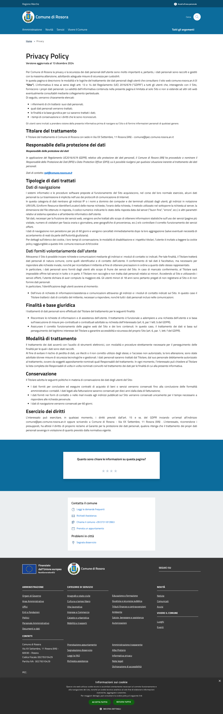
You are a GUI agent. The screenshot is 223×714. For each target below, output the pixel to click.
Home (29, 41)
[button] (111, 708)
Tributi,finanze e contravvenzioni (129, 606)
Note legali (117, 661)
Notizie (160, 596)
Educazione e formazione (125, 595)
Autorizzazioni (119, 623)
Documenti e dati (31, 628)
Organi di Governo (31, 596)
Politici (25, 617)
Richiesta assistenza (77, 661)
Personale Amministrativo (35, 623)
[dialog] (111, 696)
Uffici (25, 607)
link (140, 695)
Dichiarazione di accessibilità (127, 666)
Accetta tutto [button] (99, 702)
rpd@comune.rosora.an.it (58, 173)
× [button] (219, 681)
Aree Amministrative (33, 601)
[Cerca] (197, 16)
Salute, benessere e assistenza (128, 617)
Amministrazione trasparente (127, 644)
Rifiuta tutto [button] (124, 702)
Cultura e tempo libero (78, 601)
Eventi (160, 627)
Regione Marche (30, 4)
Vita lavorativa (74, 607)
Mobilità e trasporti (77, 623)
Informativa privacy (122, 655)
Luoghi (160, 622)
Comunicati (163, 601)
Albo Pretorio (119, 650)
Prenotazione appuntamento (82, 644)
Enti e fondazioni (31, 612)
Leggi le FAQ (73, 655)
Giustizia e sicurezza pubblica (127, 601)
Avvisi (160, 607)
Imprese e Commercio (78, 612)
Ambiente (117, 612)
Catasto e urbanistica (78, 617)
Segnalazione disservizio (79, 650)
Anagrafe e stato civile (78, 596)
